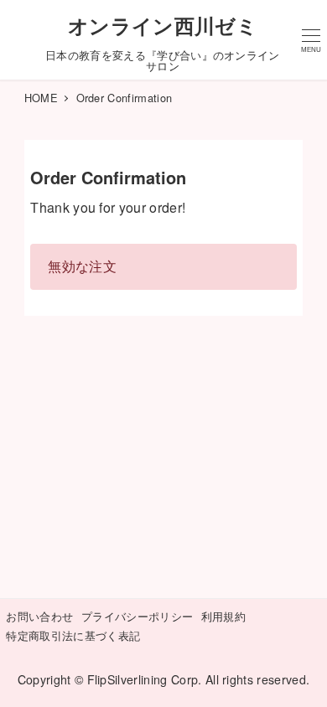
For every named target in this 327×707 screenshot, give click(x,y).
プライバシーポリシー (137, 616)
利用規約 (223, 616)
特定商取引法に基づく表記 (73, 635)
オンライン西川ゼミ (162, 25)
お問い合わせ (39, 616)
